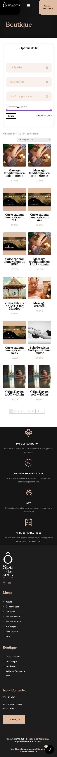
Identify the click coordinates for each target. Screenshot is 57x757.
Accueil (9, 601)
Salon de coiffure (13, 621)
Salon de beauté (13, 616)
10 (33, 411)
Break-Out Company (37, 738)
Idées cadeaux (12, 631)
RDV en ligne (11, 626)
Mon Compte (11, 661)
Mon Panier (11, 666)
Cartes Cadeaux (13, 656)
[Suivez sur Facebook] (4, 583)
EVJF (8, 636)
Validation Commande (15, 671)
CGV (8, 676)
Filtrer (11, 115)
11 (38, 411)
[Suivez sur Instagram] (9, 583)
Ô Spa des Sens (12, 606)
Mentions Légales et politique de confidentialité (28, 750)
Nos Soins (10, 611)
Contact (13, 719)
